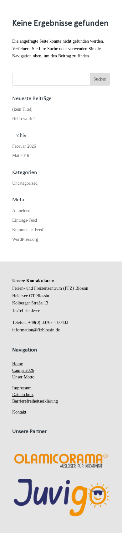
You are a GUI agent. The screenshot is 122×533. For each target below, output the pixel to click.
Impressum (22, 388)
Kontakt (19, 412)
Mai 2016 (20, 155)
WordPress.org (25, 239)
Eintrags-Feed (24, 220)
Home (17, 363)
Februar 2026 (24, 146)
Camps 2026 (23, 370)
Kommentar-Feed (27, 229)
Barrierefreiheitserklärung (35, 401)
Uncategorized (25, 183)
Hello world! (23, 118)
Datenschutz (22, 394)
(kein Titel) (22, 109)
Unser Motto (23, 377)
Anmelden (21, 210)
